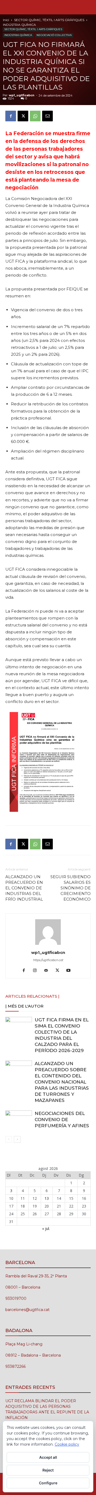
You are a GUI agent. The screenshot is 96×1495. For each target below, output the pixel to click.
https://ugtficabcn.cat (48, 960)
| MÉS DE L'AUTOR (24, 1006)
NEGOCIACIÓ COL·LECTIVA (54, 35)
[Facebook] (10, 116)
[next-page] (17, 1139)
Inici (6, 20)
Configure (48, 1483)
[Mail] (48, 971)
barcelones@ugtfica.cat (27, 1309)
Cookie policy (67, 1444)
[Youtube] (70, 971)
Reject (48, 1470)
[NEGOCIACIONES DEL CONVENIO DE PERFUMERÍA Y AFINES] (18, 1119)
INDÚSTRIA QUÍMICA (19, 25)
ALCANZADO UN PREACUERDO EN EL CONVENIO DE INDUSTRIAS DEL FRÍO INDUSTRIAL (24, 888)
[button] (9, 7)
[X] (23, 116)
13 (47, 1198)
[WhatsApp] (35, 116)
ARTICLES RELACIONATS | (32, 996)
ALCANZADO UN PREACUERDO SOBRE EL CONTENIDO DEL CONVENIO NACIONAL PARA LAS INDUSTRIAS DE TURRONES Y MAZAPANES (62, 1082)
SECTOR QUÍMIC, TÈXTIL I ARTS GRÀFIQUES (49, 20)
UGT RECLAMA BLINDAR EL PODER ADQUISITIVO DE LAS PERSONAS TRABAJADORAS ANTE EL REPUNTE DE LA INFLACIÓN (47, 1409)
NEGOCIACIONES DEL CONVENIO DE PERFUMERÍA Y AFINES (62, 1119)
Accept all (48, 1457)
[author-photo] (48, 944)
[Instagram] (37, 971)
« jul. (46, 1228)
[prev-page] (8, 1139)
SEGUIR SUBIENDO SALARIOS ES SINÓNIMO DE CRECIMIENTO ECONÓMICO (70, 888)
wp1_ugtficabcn (21, 95)
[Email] (47, 116)
